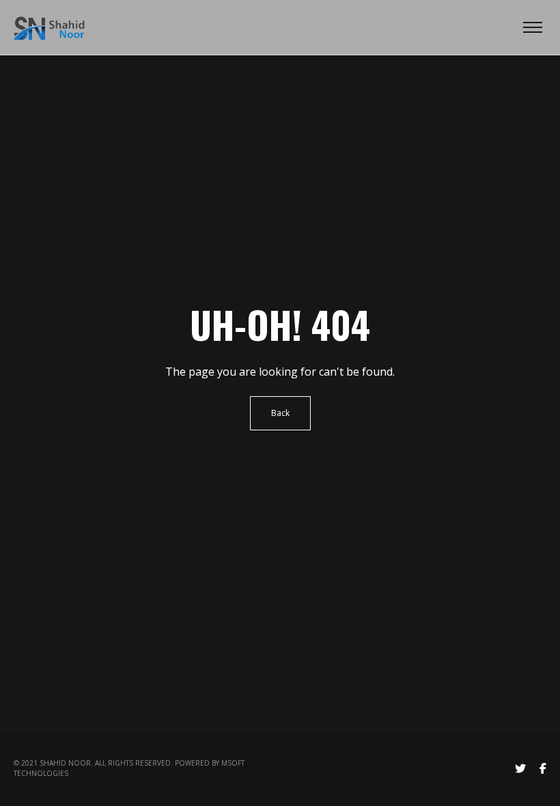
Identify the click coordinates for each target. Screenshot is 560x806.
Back (280, 413)
